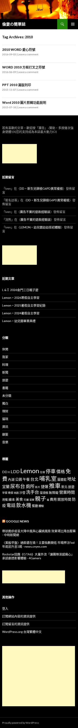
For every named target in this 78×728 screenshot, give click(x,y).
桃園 (16, 492)
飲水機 (23, 505)
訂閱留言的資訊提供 (15, 624)
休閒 (5, 349)
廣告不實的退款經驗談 (35, 212)
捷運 (44, 486)
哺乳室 (48, 478)
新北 (64, 487)
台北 (34, 479)
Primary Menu (73, 24)
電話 (11, 505)
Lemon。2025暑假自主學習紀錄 (24, 305)
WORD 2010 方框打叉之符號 (23, 67)
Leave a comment (28, 54)
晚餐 (10, 492)
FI (9, 472)
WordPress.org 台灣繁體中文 (22, 632)
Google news (17, 521)
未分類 (6, 395)
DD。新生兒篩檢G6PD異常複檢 (41, 188)
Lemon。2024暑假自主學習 (20, 313)
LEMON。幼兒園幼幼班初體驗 (40, 227)
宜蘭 (6, 486)
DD (4, 472)
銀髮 (5, 434)
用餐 (5, 499)
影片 (37, 486)
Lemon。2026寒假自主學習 (20, 297)
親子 (40, 498)
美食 (19, 499)
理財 (5, 411)
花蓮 (26, 499)
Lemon (29, 470)
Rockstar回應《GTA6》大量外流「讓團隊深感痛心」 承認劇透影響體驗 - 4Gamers (38, 556)
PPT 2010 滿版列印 (16, 85)
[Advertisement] (19, 153)
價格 (60, 471)
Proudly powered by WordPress (20, 722)
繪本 (11, 499)
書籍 (5, 388)
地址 (71, 479)
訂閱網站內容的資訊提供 (19, 616)
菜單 (31, 499)
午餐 (26, 479)
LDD (15, 471)
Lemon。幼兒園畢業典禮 (19, 321)
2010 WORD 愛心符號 (18, 49)
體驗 (41, 506)
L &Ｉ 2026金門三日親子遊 (20, 290)
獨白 (5, 403)
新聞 (5, 372)
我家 (5, 357)
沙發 (22, 492)
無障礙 (53, 492)
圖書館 (62, 479)
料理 (5, 364)
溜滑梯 (44, 492)
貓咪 (5, 419)
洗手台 (32, 492)
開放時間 (64, 499)
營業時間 (67, 492)
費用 (53, 499)
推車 (55, 485)
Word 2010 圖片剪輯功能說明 (24, 102)
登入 (5, 608)
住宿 (42, 472)
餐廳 (35, 506)
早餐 (4, 492)
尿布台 (17, 486)
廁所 (30, 486)
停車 (51, 471)
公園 (18, 479)
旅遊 (5, 380)
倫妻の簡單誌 (14, 24)
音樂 (5, 442)
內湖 (11, 479)
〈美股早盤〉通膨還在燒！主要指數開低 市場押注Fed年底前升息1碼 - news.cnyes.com (38, 544)
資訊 (5, 426)
